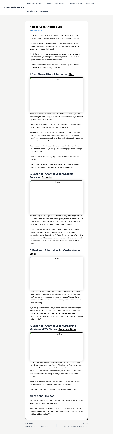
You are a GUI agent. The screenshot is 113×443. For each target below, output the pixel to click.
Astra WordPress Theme (72, 438)
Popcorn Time (67, 329)
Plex (71, 74)
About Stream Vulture (34, 4)
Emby (33, 253)
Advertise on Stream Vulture (55, 4)
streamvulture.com (14, 7)
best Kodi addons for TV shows (41, 411)
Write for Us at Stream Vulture (37, 11)
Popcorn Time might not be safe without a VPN (60, 389)
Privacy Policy (90, 4)
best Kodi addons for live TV (40, 414)
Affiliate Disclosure (75, 4)
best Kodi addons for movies (66, 411)
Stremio (47, 177)
